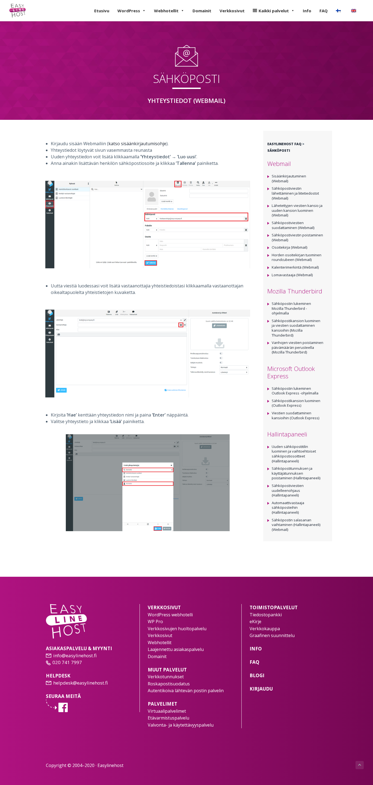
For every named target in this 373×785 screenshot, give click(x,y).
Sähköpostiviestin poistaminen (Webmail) (297, 237)
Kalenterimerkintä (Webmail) (295, 267)
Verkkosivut (232, 10)
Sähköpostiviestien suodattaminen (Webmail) (293, 225)
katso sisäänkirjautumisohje (137, 144)
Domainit (202, 10)
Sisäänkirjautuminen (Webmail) (289, 178)
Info (307, 10)
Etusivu (101, 10)
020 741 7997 (67, 662)
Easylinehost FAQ (284, 144)
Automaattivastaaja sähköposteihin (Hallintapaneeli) (288, 507)
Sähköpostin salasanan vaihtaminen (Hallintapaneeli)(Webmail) (296, 525)
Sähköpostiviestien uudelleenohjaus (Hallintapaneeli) (288, 490)
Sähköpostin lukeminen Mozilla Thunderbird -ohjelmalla (291, 308)
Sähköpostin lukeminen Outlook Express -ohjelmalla (295, 391)
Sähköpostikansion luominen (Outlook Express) (296, 403)
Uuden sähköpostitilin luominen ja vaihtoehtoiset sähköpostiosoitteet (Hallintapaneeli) (294, 453)
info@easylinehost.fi (75, 655)
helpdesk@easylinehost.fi (80, 683)
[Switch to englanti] (354, 10)
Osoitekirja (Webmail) (289, 247)
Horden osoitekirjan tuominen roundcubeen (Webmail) (296, 257)
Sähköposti (278, 150)
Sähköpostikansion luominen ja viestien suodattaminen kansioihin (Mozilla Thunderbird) (296, 328)
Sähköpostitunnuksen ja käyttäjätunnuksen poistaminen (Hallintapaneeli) (296, 473)
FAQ (323, 10)
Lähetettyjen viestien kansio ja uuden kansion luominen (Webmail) (297, 210)
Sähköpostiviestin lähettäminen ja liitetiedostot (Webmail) (295, 193)
